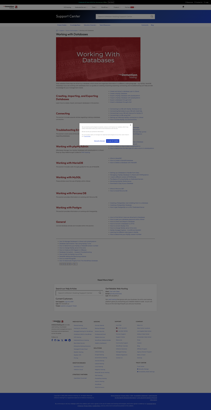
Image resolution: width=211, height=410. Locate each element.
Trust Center (87, 136)
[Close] (130, 125)
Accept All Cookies (112, 141)
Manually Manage (99, 141)
